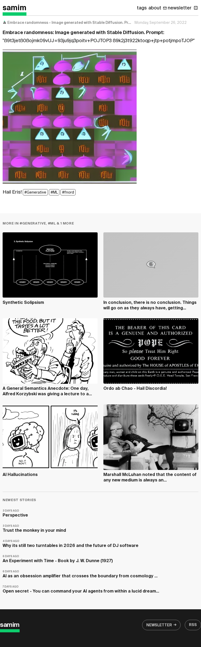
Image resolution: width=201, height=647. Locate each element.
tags (142, 8)
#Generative (35, 192)
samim (14, 8)
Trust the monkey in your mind (34, 529)
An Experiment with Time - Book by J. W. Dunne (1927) (58, 559)
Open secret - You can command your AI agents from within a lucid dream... (81, 589)
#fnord (68, 192)
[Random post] (195, 7)
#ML (54, 192)
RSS (193, 625)
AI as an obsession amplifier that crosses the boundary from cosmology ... (80, 574)
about (154, 8)
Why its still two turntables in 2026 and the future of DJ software (70, 544)
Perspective (15, 513)
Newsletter (159, 625)
